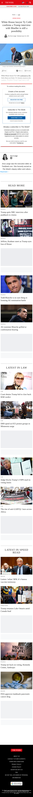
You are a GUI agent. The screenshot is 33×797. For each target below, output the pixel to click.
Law (19, 14)
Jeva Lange (13, 36)
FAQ (16, 772)
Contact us (20, 143)
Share (5, 70)
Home (13, 14)
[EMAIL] (11, 158)
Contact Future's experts (16, 759)
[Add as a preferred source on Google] (16, 783)
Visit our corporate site (23, 791)
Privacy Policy (16, 764)
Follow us (20, 70)
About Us (17, 756)
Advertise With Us (17, 769)
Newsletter (29, 70)
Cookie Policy (16, 767)
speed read (16, 18)
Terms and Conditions (16, 761)
